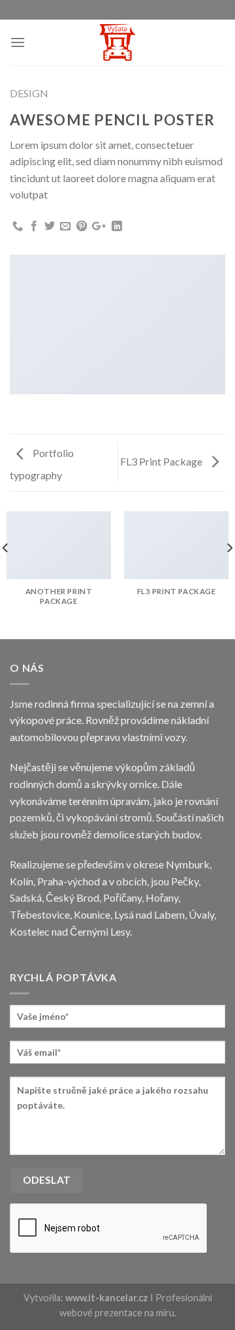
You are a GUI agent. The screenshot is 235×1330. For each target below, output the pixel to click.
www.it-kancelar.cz (106, 1297)
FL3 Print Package (162, 461)
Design (29, 93)
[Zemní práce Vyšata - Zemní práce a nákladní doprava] (117, 43)
